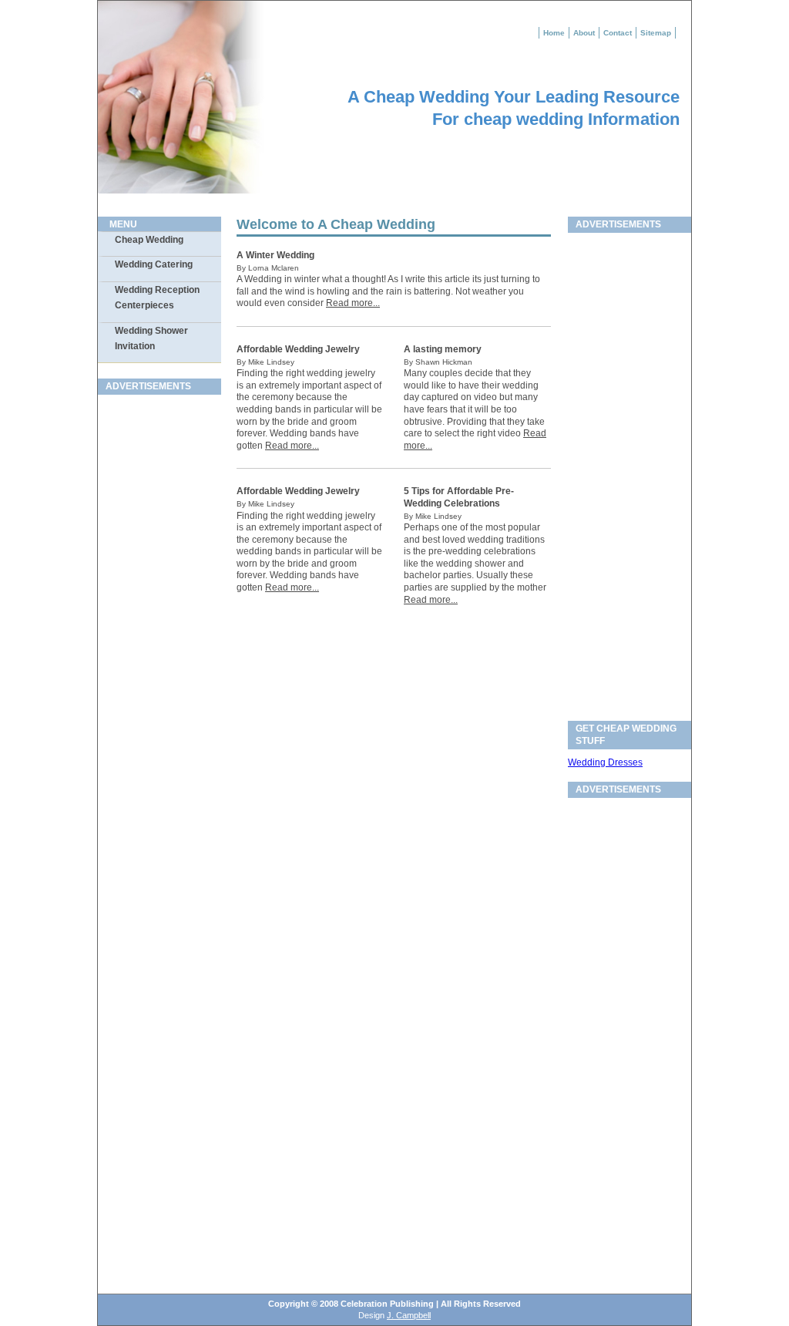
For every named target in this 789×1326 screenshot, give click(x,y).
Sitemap (655, 33)
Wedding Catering (154, 264)
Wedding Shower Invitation (151, 338)
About (584, 33)
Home (554, 33)
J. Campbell (409, 1315)
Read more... (353, 303)
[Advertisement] (152, 635)
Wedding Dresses (605, 762)
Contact (617, 33)
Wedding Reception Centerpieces (157, 297)
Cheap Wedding (149, 239)
